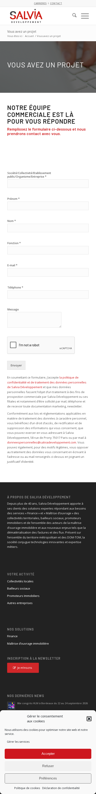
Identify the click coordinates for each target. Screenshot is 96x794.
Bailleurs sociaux (18, 588)
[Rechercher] (72, 16)
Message (13, 309)
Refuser (48, 766)
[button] (89, 719)
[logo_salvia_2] (39, 16)
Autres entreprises (20, 603)
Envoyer (16, 365)
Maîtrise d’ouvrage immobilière (28, 643)
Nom (11, 221)
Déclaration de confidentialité (61, 788)
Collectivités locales (20, 581)
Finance (12, 636)
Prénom (13, 199)
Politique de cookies (27, 788)
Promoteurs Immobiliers (23, 596)
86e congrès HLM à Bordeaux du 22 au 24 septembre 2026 (52, 703)
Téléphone (15, 287)
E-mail (12, 265)
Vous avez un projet (21, 31)
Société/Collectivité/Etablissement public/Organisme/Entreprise (29, 175)
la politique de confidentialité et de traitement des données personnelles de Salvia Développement (46, 382)
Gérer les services (18, 742)
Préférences (48, 778)
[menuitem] (72, 16)
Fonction (14, 243)
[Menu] (83, 16)
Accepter (48, 753)
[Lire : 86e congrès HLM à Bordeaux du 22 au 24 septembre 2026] (11, 706)
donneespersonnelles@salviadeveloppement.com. (42, 442)
